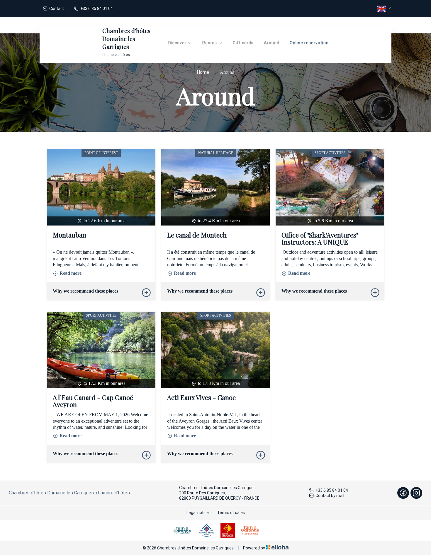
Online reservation (309, 42)
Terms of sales (231, 512)
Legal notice (197, 512)
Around (271, 42)
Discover (178, 42)
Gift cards (243, 42)
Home (203, 72)
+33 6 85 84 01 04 (331, 490)
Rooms (210, 42)
